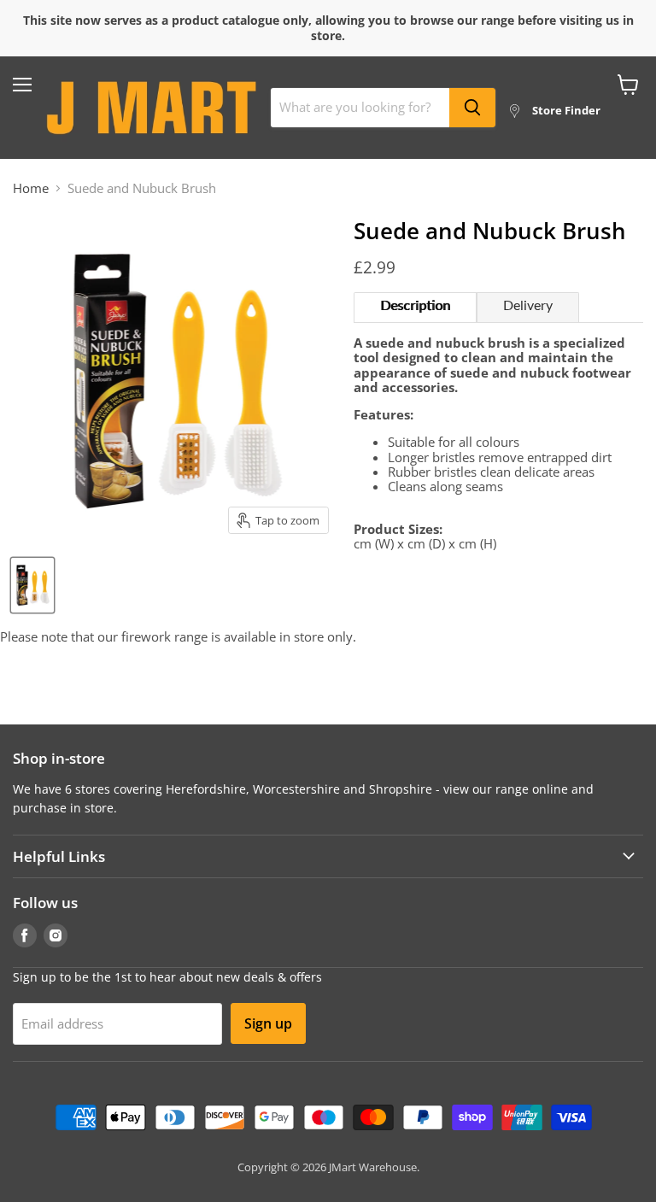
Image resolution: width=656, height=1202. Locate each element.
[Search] (472, 107)
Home (31, 188)
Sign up (268, 1023)
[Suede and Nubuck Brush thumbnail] (32, 585)
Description (415, 306)
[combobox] (360, 107)
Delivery (528, 306)
